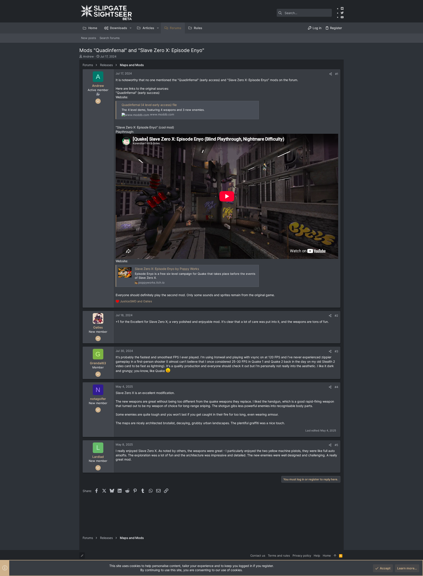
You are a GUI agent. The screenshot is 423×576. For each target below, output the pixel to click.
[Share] (331, 74)
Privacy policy (302, 555)
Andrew (88, 56)
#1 (336, 74)
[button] (131, 28)
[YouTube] (342, 17)
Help (317, 555)
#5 (336, 445)
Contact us (257, 555)
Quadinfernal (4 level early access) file (149, 105)
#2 (336, 315)
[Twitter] (342, 13)
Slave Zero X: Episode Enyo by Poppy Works (167, 269)
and (136, 301)
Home (327, 555)
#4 (336, 387)
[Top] (335, 555)
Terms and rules (279, 555)
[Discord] (342, 8)
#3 (336, 351)
